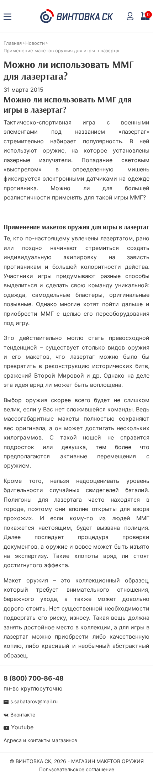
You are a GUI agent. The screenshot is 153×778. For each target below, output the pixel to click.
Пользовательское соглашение (76, 769)
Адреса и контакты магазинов (40, 740)
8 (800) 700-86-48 (34, 678)
